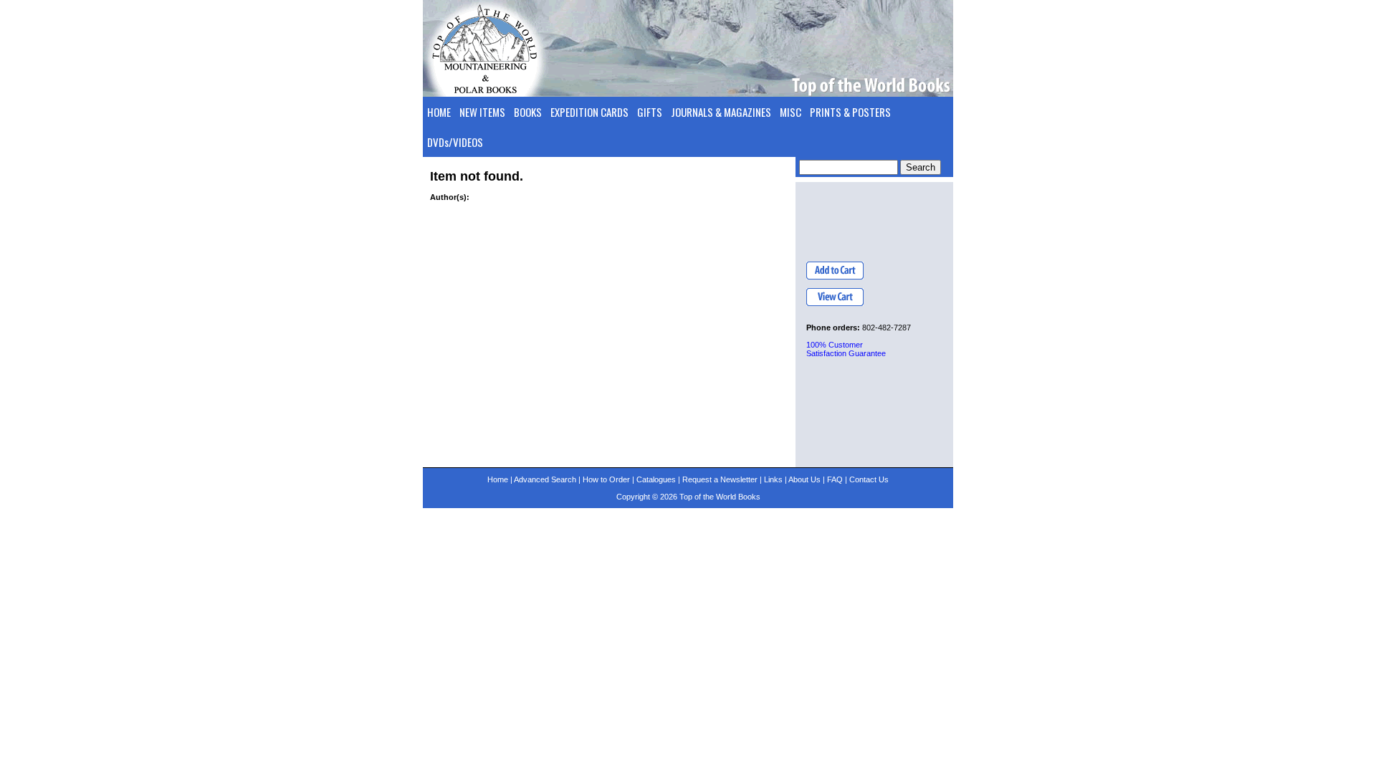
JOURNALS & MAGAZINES (721, 112)
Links (773, 479)
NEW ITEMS (482, 112)
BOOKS (528, 112)
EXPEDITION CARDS (589, 112)
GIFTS (649, 112)
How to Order (606, 479)
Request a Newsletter (720, 479)
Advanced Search (545, 479)
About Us (804, 479)
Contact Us (869, 479)
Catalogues (656, 479)
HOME (439, 112)
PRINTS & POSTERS (850, 112)
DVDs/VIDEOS (455, 142)
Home (497, 479)
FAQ (835, 479)
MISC (790, 112)
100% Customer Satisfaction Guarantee (846, 349)
